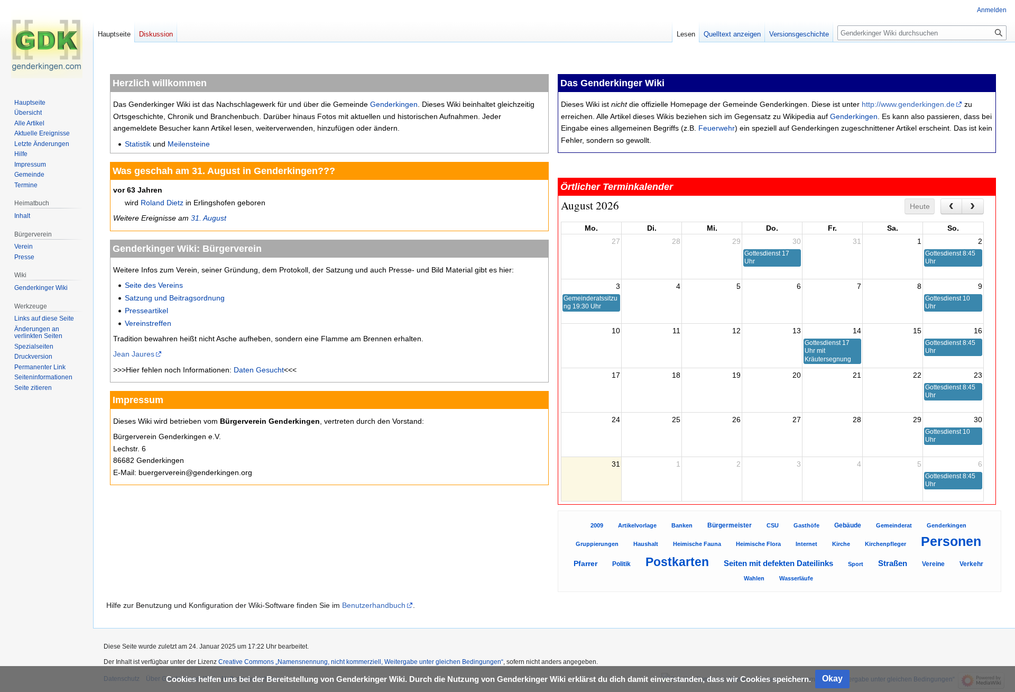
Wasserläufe (796, 578)
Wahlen (754, 578)
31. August (208, 218)
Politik (621, 564)
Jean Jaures (133, 354)
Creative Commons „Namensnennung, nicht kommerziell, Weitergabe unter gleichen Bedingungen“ (360, 662)
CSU (773, 525)
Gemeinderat (894, 525)
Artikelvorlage (637, 525)
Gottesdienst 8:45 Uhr (950, 257)
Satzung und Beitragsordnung (175, 298)
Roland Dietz (162, 202)
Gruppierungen (597, 544)
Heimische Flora (758, 544)
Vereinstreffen (148, 323)
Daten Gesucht (259, 370)
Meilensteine (189, 144)
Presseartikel (146, 310)
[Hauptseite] (46, 42)
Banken (682, 525)
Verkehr (971, 564)
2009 (596, 525)
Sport (855, 564)
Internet (806, 544)
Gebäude (847, 525)
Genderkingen (394, 104)
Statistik (138, 144)
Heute (920, 206)
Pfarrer (585, 563)
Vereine (933, 564)
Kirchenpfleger (885, 544)
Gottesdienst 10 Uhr (947, 302)
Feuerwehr (716, 128)
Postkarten (677, 562)
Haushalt (645, 544)
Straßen (892, 563)
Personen (951, 541)
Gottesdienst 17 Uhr (766, 257)
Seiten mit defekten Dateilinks (778, 563)
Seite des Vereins (154, 285)
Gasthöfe (806, 525)
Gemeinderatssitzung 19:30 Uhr (590, 302)
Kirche (841, 544)
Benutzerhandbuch (373, 605)
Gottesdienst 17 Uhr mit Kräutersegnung (828, 351)
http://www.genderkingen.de (908, 104)
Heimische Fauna (697, 544)
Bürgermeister (729, 525)
